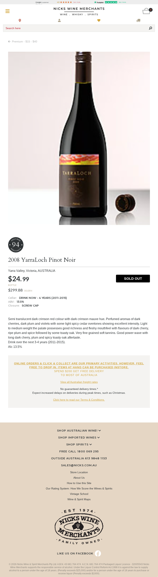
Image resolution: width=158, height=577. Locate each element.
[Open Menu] (15, 11)
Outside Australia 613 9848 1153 (79, 458)
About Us (79, 477)
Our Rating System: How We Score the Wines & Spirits (79, 488)
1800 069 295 (87, 451)
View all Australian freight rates (79, 382)
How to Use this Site (79, 483)
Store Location (79, 472)
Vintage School (79, 493)
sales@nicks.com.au (79, 465)
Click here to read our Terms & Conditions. (79, 399)
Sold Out (133, 278)
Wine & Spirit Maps (79, 499)
